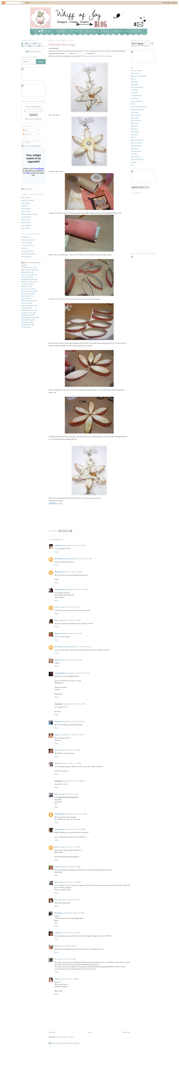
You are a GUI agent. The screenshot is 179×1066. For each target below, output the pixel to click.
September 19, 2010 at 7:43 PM (76, 814)
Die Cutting (135, 112)
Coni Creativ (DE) (27, 277)
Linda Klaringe (26, 217)
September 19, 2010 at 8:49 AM (71, 572)
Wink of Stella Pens (137, 159)
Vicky (57, 763)
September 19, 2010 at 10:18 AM (78, 673)
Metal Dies (134, 129)
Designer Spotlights (137, 109)
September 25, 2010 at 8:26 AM (68, 900)
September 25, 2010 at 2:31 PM (73, 913)
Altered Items (135, 73)
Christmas (134, 93)
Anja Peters (25, 206)
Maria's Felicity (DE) (28, 294)
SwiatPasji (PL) (26, 327)
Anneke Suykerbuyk (28, 240)
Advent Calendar (136, 70)
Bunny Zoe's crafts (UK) (29, 274)
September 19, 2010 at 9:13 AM (68, 607)
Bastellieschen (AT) (27, 272)
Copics (133, 104)
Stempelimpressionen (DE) (30, 317)
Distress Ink (135, 118)
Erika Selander (26, 208)
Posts (26, 130)
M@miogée (58, 913)
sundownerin (59, 545)
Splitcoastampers (136, 145)
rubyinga (58, 932)
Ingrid (57, 866)
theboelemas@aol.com (62, 558)
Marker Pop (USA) (27, 296)
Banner (133, 79)
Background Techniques (139, 76)
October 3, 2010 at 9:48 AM (67, 946)
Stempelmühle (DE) (27, 324)
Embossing (134, 123)
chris (56, 750)
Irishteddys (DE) (26, 286)
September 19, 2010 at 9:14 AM (69, 620)
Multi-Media (135, 132)
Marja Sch (58, 721)
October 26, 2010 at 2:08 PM (69, 979)
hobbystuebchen (60, 814)
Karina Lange (25, 211)
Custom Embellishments (139, 106)
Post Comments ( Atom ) (66, 1037)
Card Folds (134, 90)
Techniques (134, 148)
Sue (56, 946)
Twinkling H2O (136, 151)
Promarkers (134, 134)
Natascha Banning (27, 251)
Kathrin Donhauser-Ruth (29, 214)
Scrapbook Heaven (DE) (29, 310)
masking (134, 162)
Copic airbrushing (137, 101)
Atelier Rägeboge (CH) (28, 267)
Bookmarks (134, 84)
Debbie (86, 51)
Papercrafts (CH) (26, 303)
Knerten (57, 660)
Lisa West (24, 248)
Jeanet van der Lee (27, 245)
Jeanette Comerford (27, 200)
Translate (147, 46)
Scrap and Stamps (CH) (28, 305)
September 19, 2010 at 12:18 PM (70, 763)
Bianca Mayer (26, 203)
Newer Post (52, 1032)
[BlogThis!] (65, 531)
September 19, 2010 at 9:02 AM (77, 589)
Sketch (133, 137)
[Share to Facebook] (71, 531)
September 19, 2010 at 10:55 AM (73, 721)
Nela (56, 899)
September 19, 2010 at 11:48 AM (69, 750)
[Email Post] (59, 530)
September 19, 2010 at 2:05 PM (73, 781)
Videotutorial (135, 157)
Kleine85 (58, 572)
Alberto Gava (25, 237)
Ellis (56, 847)
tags (132, 165)
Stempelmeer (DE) (27, 322)
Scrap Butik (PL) (26, 308)
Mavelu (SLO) (26, 298)
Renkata (57, 633)
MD (56, 794)
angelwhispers (59, 829)
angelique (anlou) (60, 589)
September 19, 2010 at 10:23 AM (74, 704)
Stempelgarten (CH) (27, 315)
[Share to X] (68, 531)
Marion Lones (26, 220)
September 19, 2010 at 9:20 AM (71, 633)
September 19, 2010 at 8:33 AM (74, 545)
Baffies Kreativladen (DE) (29, 270)
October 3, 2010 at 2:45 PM (67, 959)
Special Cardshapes (137, 140)
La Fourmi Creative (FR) (29, 291)
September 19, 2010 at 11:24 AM (73, 735)
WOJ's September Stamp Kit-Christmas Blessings (96, 56)
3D (132, 68)
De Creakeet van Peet (62, 646)
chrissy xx (58, 734)
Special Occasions (137, 143)
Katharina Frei (26, 197)
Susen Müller (25, 228)
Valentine (134, 154)
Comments (28, 134)
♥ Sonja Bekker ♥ (60, 673)
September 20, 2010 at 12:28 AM (69, 847)
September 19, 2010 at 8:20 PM (75, 829)
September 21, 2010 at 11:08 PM (70, 882)
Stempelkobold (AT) (28, 320)
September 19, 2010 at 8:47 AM (81, 559)
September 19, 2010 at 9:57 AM (71, 660)
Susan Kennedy (26, 256)
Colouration (135, 98)
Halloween (134, 126)
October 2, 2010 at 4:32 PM (70, 933)
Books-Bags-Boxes (137, 87)
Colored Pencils (136, 95)
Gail (56, 607)
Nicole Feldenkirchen (28, 254)
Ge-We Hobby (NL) (27, 284)
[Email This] (62, 531)
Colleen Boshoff (26, 243)
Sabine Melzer (26, 222)
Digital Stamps (136, 115)
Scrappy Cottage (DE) (28, 313)
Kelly (56, 882)
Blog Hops (134, 81)
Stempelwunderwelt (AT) (29, 279)
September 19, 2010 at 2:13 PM (68, 794)
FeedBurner (38, 119)
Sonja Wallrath (26, 225)
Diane (57, 620)
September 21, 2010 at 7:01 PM (70, 867)
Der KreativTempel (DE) (29, 282)
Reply (57, 552)
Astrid (57, 979)
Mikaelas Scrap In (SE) (28, 301)
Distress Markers (136, 120)
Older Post (126, 1032)
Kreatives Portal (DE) (28, 289)
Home (89, 1032)
